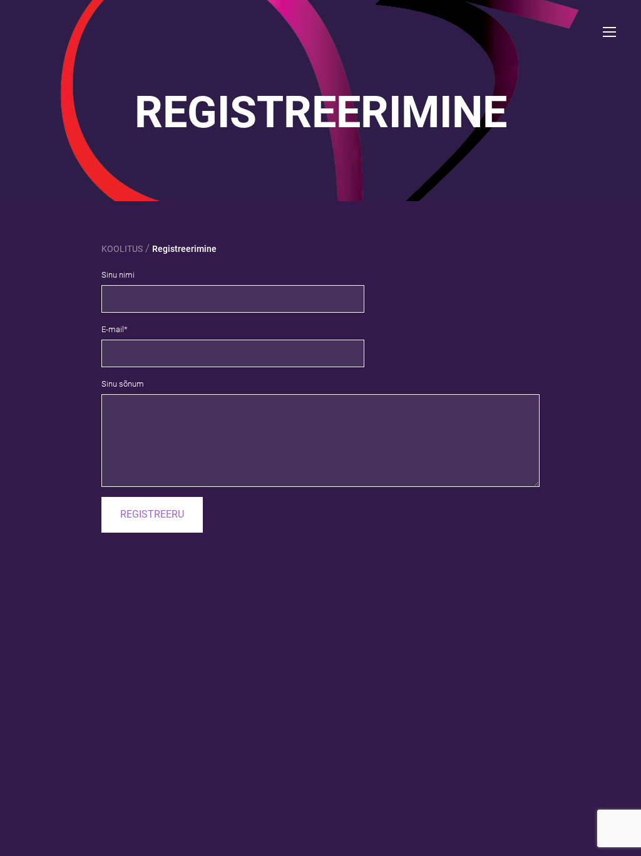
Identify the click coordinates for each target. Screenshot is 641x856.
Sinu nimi (118, 274)
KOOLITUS (122, 249)
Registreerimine (184, 249)
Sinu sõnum (122, 384)
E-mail (112, 329)
